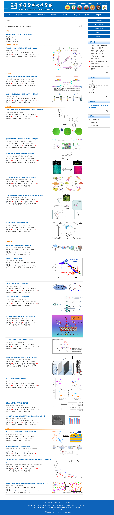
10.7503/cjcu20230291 (29, 436)
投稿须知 (91, 93)
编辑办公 (100, 32)
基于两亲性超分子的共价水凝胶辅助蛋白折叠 (18, 446)
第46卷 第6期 (95, 63)
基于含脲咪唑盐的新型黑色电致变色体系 (17, 222)
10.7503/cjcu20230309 (29, 143)
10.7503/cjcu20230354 (29, 250)
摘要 (8, 39)
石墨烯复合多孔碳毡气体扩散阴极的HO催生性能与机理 (21, 357)
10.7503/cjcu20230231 (29, 199)
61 (98, 122)
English (98, 15)
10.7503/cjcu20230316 (29, 263)
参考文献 (14, 57)
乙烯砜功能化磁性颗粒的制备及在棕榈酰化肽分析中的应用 (22, 94)
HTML (18, 54)
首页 (9, 15)
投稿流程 (91, 84)
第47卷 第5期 (99, 48)
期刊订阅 (77, 15)
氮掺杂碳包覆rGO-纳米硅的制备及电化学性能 (18, 245)
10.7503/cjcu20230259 (29, 344)
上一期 (80, 26)
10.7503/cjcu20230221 (29, 466)
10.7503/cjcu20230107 (29, 52)
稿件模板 (91, 81)
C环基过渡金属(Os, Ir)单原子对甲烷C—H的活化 (19, 339)
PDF (18, 39)
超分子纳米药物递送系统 (97, 66)
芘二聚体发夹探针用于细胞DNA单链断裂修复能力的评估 (21, 76)
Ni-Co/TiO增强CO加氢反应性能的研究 (17, 283)
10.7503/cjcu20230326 (29, 114)
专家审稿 (100, 24)
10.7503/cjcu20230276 (29, 301)
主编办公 (100, 36)
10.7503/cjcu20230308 (29, 288)
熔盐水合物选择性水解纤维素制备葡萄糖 (17, 403)
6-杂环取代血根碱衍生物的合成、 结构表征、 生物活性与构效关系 (24, 195)
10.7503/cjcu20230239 (29, 98)
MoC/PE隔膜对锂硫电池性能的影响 (16, 378)
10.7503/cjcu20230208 (29, 420)
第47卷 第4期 (99, 53)
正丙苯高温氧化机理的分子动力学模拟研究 (17, 297)
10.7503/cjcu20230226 (29, 227)
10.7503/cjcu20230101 (29, 488)
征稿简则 (53, 15)
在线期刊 (65, 15)
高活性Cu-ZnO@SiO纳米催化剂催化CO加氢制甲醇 (20, 316)
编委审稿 (100, 28)
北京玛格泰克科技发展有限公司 (57, 512)
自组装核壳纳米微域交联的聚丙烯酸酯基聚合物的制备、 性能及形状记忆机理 (27, 483)
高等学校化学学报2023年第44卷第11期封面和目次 (20, 34)
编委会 (29, 15)
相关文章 (8, 41)
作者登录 (100, 20)
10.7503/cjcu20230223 (29, 383)
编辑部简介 (41, 15)
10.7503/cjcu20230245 (29, 361)
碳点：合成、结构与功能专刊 (99, 61)
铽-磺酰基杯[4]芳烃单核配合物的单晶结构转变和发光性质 (21, 48)
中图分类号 (92, 90)
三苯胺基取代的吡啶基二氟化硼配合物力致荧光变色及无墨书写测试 (24, 109)
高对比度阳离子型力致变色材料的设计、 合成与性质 (20, 153)
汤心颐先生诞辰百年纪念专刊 (99, 56)
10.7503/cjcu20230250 (29, 451)
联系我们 (88, 15)
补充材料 (20, 57)
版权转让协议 (93, 87)
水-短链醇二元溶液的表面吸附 (14, 258)
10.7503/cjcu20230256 (29, 181)
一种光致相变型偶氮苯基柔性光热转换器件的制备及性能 (21, 177)
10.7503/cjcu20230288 (29, 81)
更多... (107, 72)
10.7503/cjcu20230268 (29, 320)
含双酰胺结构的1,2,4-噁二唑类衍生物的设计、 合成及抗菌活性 (23, 139)
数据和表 (8, 57)
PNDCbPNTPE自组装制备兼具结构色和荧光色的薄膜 (21, 431)
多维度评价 (15, 41)
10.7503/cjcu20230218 (29, 407)
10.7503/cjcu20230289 (29, 158)
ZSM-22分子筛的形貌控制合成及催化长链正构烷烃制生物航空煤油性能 (25, 416)
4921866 (97, 119)
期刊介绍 (19, 15)
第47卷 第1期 (95, 58)
